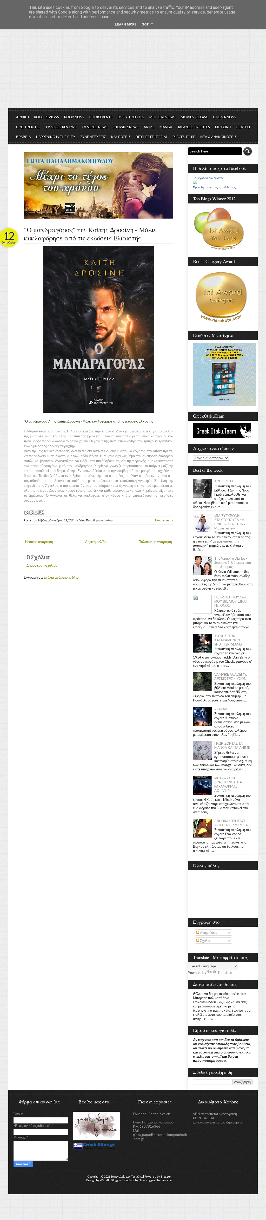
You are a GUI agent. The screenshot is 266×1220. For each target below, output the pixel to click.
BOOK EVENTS (100, 117)
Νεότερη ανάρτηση (39, 542)
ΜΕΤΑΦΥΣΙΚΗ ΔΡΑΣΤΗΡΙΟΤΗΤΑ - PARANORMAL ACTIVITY (229, 784)
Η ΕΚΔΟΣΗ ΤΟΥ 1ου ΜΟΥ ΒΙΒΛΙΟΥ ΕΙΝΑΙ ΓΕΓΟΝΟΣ (230, 601)
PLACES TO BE (184, 137)
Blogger (166, 1176)
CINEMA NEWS (224, 117)
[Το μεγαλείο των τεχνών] (195, 183)
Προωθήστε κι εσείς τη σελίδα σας (214, 187)
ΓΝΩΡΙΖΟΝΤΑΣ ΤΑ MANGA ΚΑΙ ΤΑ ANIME (232, 745)
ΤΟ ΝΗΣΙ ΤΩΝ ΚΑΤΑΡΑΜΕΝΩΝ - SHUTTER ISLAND (228, 640)
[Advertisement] (133, 69)
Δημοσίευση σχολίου (41, 565)
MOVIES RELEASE (194, 117)
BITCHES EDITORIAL (152, 137)
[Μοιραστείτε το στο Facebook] (41, 512)
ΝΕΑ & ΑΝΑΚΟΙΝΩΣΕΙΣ (218, 137)
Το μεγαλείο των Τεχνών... (127, 1176)
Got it (147, 24)
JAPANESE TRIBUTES (193, 127)
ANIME (149, 127)
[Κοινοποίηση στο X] (36, 512)
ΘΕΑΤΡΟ (243, 127)
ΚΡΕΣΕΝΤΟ (223, 481)
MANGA (165, 127)
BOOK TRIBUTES (131, 117)
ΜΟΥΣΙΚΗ (223, 127)
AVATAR (220, 709)
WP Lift (104, 1180)
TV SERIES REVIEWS (60, 127)
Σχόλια (204, 940)
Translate (224, 972)
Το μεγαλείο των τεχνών (208, 178)
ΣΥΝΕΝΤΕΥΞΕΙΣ (93, 137)
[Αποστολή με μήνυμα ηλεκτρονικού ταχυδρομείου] (26, 512)
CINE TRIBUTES (28, 127)
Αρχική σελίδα (96, 542)
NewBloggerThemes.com (155, 1180)
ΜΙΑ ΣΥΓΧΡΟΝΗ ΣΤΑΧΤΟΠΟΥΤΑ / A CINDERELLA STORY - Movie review (231, 522)
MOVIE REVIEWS (162, 117)
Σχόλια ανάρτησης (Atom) (63, 577)
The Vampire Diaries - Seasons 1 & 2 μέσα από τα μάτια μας (232, 562)
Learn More (125, 24)
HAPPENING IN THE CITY (55, 137)
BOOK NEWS (74, 117)
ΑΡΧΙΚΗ (22, 117)
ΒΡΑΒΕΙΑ (23, 137)
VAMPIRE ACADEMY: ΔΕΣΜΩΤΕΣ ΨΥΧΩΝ (230, 676)
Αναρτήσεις (208, 932)
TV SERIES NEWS (95, 127)
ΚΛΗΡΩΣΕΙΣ (121, 137)
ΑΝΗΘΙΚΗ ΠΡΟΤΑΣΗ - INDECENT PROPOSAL (231, 823)
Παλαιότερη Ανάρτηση (155, 542)
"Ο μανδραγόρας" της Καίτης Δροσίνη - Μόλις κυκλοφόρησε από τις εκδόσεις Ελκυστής (90, 233)
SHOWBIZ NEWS (125, 127)
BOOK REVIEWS (46, 117)
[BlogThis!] (31, 512)
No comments (164, 520)
